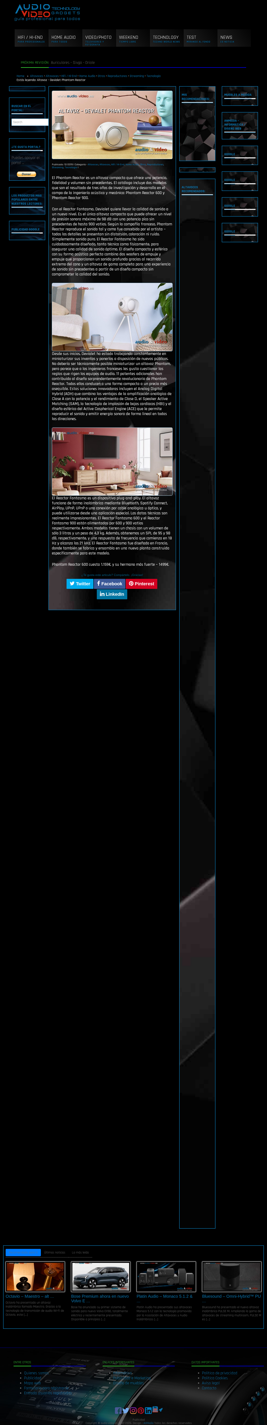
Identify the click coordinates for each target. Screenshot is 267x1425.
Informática (122, 1373)
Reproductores (117, 76)
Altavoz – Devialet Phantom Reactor (106, 111)
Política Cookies (215, 1378)
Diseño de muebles (128, 1383)
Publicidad (32, 1378)
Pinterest (144, 583)
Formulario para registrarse (46, 1388)
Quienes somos (36, 1373)
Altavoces (36, 76)
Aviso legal (211, 1383)
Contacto (209, 1388)
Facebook (111, 583)
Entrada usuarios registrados (48, 1393)
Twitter (82, 583)
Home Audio (87, 76)
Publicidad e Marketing (132, 1378)
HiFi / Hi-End (69, 76)
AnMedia (149, 1423)
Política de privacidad (219, 1373)
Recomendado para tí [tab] (23, 1252)
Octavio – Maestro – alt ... (30, 1296)
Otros (101, 76)
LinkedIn (114, 594)
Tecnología (153, 76)
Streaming (137, 76)
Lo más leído (80, 1252)
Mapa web (32, 1383)
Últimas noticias (54, 1252)
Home (21, 76)
